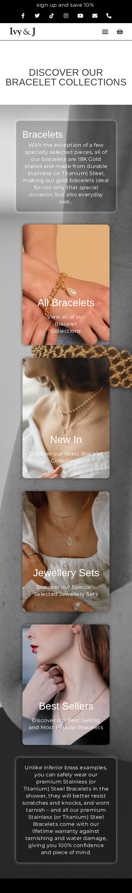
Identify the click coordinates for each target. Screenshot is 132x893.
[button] (105, 31)
